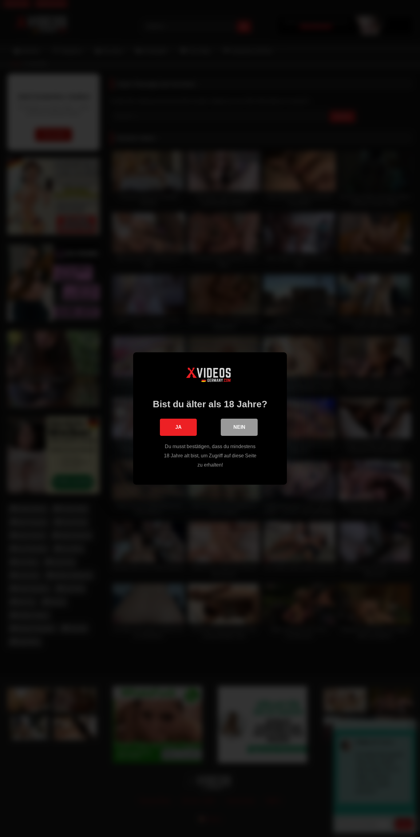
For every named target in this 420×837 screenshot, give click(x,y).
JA (178, 427)
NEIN (239, 427)
